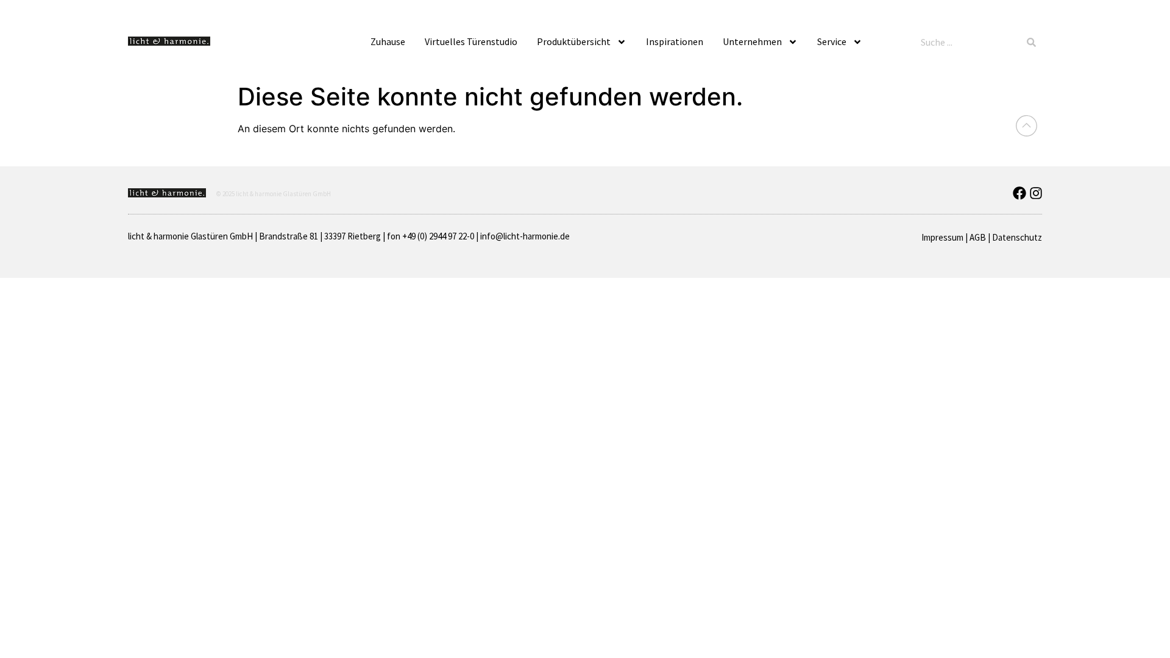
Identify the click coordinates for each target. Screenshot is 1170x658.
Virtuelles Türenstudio (471, 41)
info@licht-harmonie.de (525, 236)
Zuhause (387, 41)
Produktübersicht (574, 41)
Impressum (942, 237)
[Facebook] (1019, 193)
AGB (978, 237)
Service (831, 41)
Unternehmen (752, 41)
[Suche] (1031, 42)
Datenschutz (1017, 237)
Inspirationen (674, 41)
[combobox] (969, 42)
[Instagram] (1036, 193)
